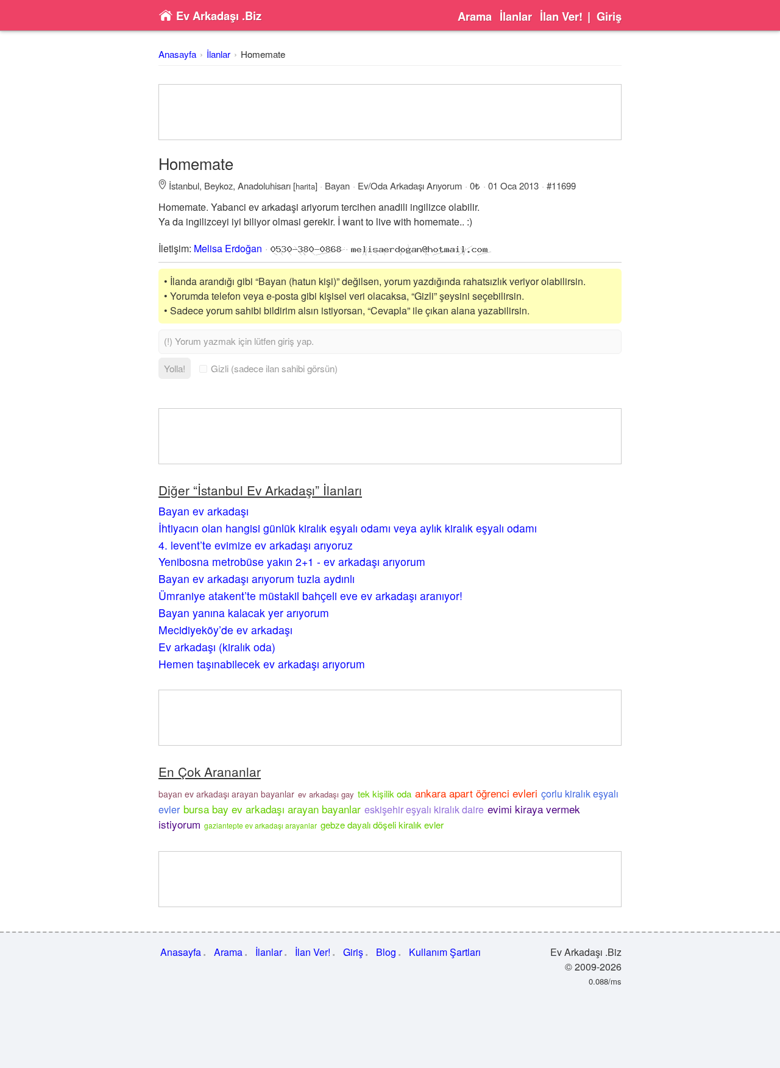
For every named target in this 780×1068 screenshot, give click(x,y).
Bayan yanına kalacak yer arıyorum (243, 612)
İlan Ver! (561, 16)
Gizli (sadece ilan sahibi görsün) (274, 368)
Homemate (263, 54)
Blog (386, 952)
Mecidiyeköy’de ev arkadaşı (225, 629)
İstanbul (184, 185)
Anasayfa (177, 54)
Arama (475, 16)
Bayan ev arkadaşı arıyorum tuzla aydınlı (256, 578)
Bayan (337, 185)
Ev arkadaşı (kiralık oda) (216, 646)
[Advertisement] (390, 112)
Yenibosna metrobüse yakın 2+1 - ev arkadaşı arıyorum (291, 561)
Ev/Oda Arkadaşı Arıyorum (410, 185)
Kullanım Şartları (445, 952)
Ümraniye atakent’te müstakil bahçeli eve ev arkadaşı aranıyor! (310, 595)
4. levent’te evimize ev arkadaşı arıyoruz (255, 545)
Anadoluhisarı (264, 185)
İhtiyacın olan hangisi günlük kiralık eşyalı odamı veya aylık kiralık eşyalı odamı (347, 528)
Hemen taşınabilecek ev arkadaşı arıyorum (261, 663)
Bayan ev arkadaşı (203, 510)
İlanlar (516, 16)
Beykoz (218, 185)
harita (305, 186)
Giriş (609, 16)
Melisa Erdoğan (228, 248)
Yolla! (174, 368)
